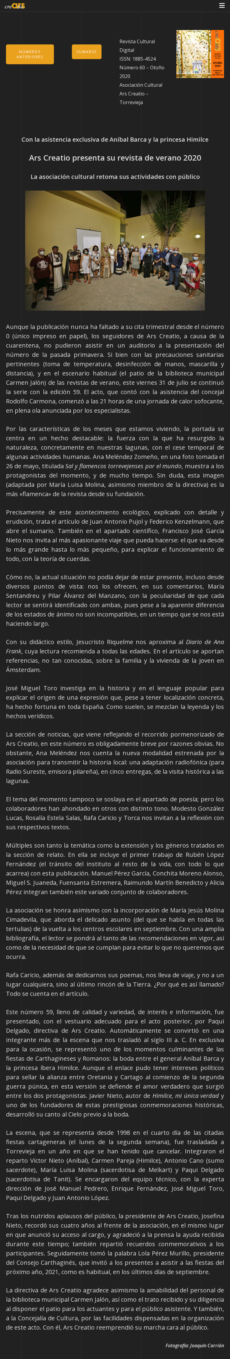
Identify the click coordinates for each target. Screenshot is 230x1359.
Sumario (87, 51)
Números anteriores (29, 54)
